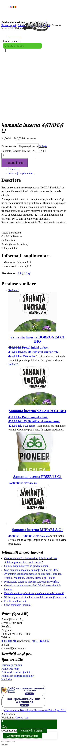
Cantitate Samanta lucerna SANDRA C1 (23, 150)
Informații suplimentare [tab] (21, 173)
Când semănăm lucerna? (17, 604)
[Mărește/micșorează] (2, 741)
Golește (43, 146)
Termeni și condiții (11, 664)
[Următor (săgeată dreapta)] (6, 744)
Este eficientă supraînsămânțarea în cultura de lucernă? (34, 593)
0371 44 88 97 (41, 640)
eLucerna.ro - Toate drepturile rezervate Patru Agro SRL (35, 710)
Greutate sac (9, 146)
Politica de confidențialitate (16, 672)
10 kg (27, 273)
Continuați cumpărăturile (22, 735)
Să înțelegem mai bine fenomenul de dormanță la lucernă (35, 597)
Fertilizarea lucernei (15, 601)
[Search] (4, 50)
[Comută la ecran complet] (6, 741)
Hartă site (6, 679)
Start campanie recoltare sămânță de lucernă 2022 (31, 569)
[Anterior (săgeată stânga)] (2, 744)
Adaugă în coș (14, 162)
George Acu (21, 717)
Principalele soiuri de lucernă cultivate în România (31, 581)
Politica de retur (10, 668)
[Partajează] (9, 741)
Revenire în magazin (32, 730)
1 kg (20, 273)
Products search (11, 41)
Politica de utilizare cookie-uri (17, 675)
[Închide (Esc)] (13, 741)
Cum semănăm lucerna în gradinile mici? (26, 565)
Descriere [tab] (13, 169)
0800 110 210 (9, 640)
